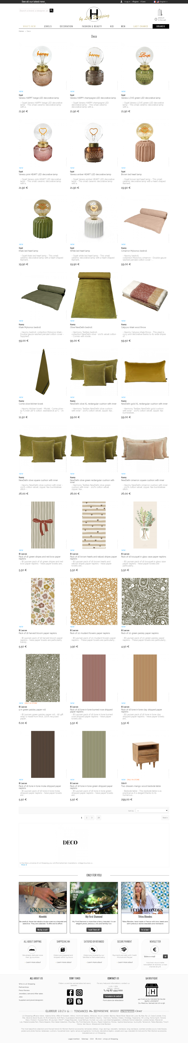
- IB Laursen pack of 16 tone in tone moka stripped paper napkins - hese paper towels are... (41, 793)
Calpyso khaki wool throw (133, 327)
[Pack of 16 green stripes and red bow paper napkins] (43, 525)
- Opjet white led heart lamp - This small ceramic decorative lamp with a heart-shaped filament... (93, 258)
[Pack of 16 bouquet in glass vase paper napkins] (145, 525)
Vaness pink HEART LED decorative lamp (38, 174)
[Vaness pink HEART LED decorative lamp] (43, 143)
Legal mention (74, 1039)
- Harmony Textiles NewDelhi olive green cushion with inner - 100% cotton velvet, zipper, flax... (91, 487)
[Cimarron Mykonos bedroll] (145, 219)
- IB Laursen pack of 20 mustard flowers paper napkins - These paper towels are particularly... (94, 639)
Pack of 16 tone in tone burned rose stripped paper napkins (91, 710)
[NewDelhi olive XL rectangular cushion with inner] (94, 372)
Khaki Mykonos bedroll (30, 327)
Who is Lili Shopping (27, 984)
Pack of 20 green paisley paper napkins (140, 633)
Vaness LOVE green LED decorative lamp (141, 98)
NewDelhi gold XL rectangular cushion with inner (144, 404)
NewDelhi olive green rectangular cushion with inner (92, 481)
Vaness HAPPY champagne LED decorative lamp (93, 98)
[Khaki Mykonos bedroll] (43, 296)
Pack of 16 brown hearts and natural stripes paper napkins (93, 558)
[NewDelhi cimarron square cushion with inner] (145, 449)
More (23, 865)
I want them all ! (94, 929)
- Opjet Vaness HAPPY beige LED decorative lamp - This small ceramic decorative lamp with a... (41, 105)
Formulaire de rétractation (113, 1000)
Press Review (24, 990)
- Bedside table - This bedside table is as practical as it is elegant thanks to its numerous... (142, 793)
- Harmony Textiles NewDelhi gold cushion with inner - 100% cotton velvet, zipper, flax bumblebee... (143, 410)
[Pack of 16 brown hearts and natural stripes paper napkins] (94, 525)
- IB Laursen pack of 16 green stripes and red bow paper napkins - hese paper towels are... (41, 562)
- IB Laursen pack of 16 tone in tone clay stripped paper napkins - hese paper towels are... (143, 716)
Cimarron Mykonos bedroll (134, 251)
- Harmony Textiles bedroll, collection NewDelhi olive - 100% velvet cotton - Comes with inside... (94, 334)
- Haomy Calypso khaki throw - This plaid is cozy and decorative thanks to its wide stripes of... (144, 334)
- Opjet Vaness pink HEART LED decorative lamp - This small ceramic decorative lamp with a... (40, 181)
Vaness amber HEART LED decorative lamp (90, 174)
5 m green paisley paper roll (32, 709)
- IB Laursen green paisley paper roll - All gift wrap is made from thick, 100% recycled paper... (41, 716)
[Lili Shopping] (94, 13)
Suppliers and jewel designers (31, 1000)
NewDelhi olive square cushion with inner (38, 480)
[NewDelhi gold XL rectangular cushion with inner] (145, 372)
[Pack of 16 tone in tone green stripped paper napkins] (94, 754)
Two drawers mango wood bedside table (141, 786)
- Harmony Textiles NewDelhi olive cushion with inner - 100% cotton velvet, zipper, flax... (92, 409)
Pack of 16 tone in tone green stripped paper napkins (91, 787)
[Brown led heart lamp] (145, 143)
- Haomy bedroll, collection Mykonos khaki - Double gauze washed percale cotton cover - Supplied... (42, 334)
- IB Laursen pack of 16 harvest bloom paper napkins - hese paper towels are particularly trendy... (41, 640)
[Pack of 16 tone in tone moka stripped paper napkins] (43, 754)
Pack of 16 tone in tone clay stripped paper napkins (141, 710)
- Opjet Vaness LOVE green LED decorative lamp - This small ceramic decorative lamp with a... (143, 105)
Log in (127, 2)
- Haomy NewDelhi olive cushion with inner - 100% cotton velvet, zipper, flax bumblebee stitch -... (41, 487)
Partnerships (24, 987)
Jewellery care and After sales (31, 994)
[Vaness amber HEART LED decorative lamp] (94, 143)
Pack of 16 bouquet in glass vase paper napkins (143, 557)
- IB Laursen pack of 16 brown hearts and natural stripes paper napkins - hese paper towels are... (91, 563)
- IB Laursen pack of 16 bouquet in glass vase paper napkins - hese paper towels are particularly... (144, 563)
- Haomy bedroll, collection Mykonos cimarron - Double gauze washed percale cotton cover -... (144, 258)
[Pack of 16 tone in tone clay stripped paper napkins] (145, 678)
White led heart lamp (80, 251)
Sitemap (85, 1039)
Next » (165, 818)
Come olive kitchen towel (31, 404)
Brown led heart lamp (131, 174)
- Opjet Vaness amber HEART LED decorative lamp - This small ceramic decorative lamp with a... (93, 181)
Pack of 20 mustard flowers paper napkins (90, 633)
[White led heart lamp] (94, 219)
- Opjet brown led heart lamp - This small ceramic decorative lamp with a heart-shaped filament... (144, 181)
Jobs (20, 997)
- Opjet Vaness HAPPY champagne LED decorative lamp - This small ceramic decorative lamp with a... (90, 105)
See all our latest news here (36, 1)
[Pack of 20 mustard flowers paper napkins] (94, 601)
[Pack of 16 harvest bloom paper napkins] (43, 601)
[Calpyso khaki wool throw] (145, 296)
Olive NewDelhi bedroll (81, 327)
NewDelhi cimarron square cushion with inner (142, 480)
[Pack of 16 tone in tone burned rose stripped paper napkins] (94, 678)
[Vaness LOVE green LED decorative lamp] (145, 66)
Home (21, 31)
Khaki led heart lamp (28, 251)
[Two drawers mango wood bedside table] (145, 754)
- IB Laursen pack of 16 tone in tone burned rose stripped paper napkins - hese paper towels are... (92, 716)
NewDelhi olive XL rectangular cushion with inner (93, 404)
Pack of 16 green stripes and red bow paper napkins (40, 558)
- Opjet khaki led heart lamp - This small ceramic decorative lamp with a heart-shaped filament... (41, 258)
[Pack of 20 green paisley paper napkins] (145, 601)
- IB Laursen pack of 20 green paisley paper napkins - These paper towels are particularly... (145, 639)
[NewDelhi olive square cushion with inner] (43, 449)
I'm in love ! (145, 929)
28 (99, 818)
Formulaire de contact (113, 996)
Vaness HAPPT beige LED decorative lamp (39, 98)
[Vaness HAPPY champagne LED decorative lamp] (94, 66)
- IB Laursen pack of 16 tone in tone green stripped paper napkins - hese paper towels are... (92, 793)
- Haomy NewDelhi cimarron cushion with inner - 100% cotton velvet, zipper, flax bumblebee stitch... (145, 487)
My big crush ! (42, 929)
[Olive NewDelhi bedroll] (94, 296)
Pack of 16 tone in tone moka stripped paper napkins (40, 787)
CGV (92, 1039)
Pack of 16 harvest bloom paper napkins (38, 633)
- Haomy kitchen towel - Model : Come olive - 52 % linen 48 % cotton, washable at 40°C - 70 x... (42, 410)
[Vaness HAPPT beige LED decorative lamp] (43, 66)
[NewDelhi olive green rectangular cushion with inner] (94, 449)
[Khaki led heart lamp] (43, 219)
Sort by (131, 811)
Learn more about (33, 962)
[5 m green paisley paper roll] (43, 678)
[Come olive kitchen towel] (43, 372)
